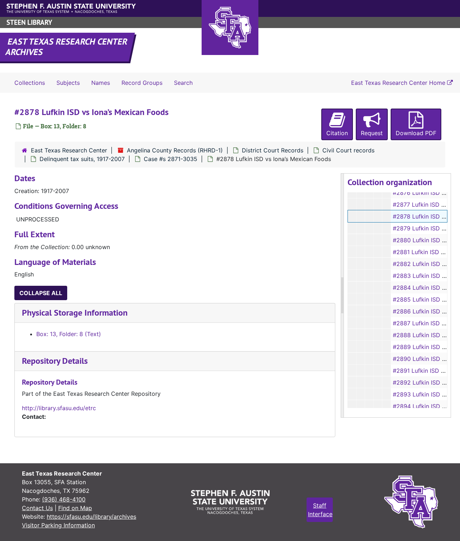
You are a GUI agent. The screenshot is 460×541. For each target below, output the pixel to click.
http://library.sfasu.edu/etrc (59, 408)
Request (372, 133)
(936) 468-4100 (64, 499)
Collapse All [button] (40, 293)
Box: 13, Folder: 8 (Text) (68, 334)
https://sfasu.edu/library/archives (91, 516)
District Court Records (272, 150)
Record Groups (141, 82)
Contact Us (37, 508)
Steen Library (29, 22)
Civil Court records (348, 150)
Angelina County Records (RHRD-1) (175, 150)
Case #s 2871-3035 (170, 158)
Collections (29, 82)
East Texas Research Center (69, 150)
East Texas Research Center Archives (67, 47)
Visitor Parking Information (58, 525)
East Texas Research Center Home (399, 82)
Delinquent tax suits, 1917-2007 (82, 158)
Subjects (68, 82)
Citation (337, 133)
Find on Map (75, 508)
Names (100, 82)
